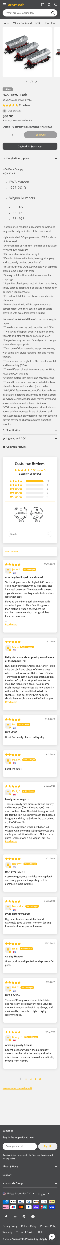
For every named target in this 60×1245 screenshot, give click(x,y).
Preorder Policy (48, 1226)
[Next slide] (36, 82)
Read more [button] (11, 624)
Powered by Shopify (36, 1238)
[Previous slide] (27, 82)
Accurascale (18, 1238)
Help (40, 1232)
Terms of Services (40, 1155)
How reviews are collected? (17, 1088)
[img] (12, 564)
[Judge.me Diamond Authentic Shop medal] (20, 513)
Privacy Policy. (9, 1158)
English (42, 1194)
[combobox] (30, 12)
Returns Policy (28, 1226)
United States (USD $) (19, 1193)
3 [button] (31, 1078)
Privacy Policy (10, 1226)
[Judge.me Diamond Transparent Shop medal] (36, 513)
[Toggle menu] (4, 5)
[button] (11, 105)
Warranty (7, 1232)
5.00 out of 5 (38, 470)
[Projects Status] (43, 5)
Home (6, 23)
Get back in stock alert (30, 146)
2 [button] (26, 1078)
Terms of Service (25, 1232)
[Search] (53, 13)
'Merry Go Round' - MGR (26, 23)
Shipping (7, 120)
